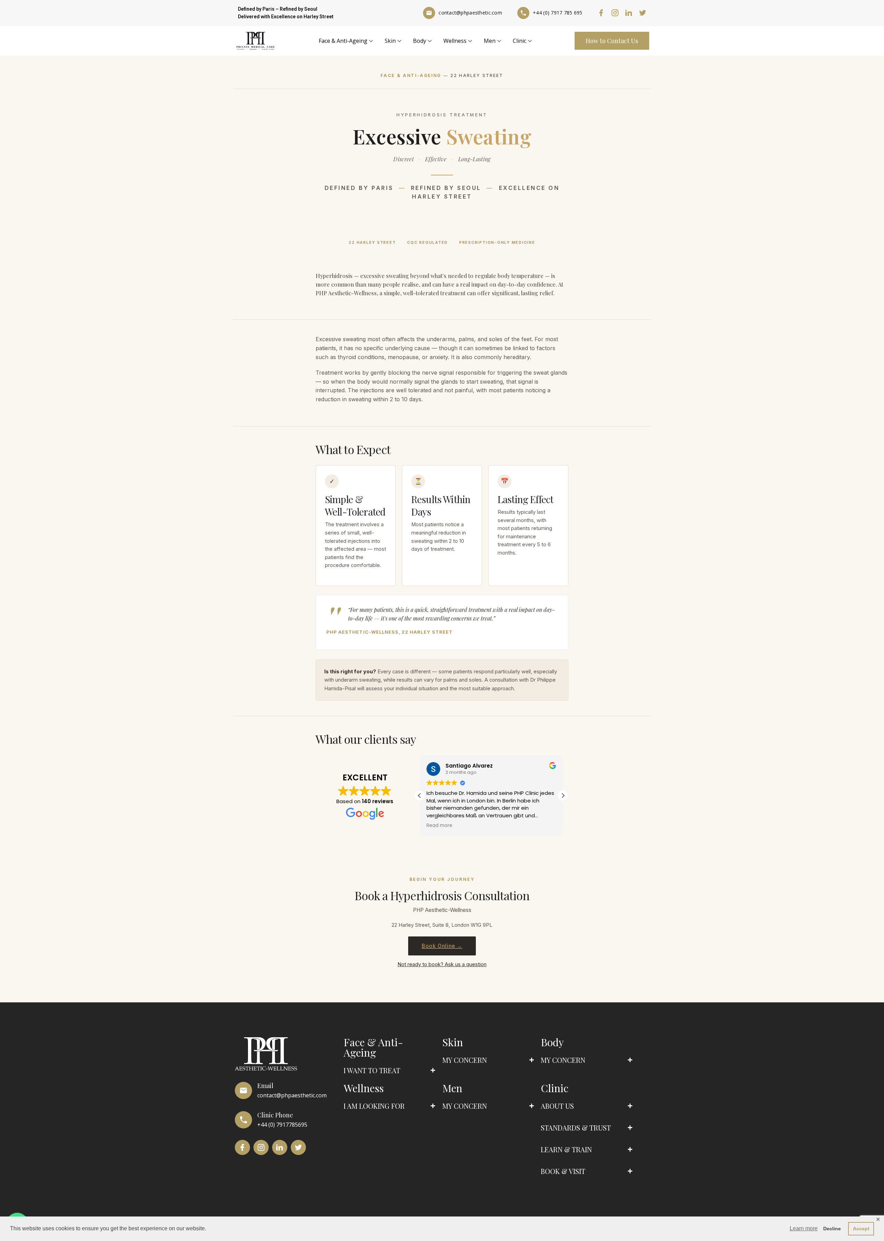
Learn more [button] (804, 1228)
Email (265, 1085)
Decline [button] (832, 1228)
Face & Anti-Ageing (343, 41)
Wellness (455, 41)
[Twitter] (642, 12)
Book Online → (442, 946)
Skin (390, 41)
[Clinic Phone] (243, 1119)
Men (490, 41)
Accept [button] (861, 1228)
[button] (563, 795)
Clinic (519, 41)
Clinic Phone (275, 1115)
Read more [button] (439, 825)
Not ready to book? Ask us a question (442, 964)
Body (419, 41)
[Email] (243, 1090)
